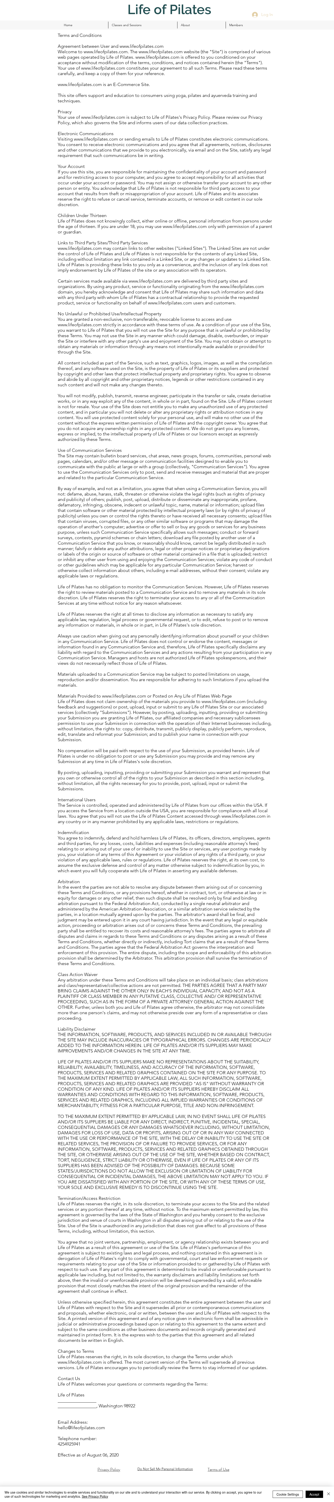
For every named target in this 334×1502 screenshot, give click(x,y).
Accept (314, 1494)
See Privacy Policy (95, 1496)
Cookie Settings (288, 1494)
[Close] (328, 1494)
